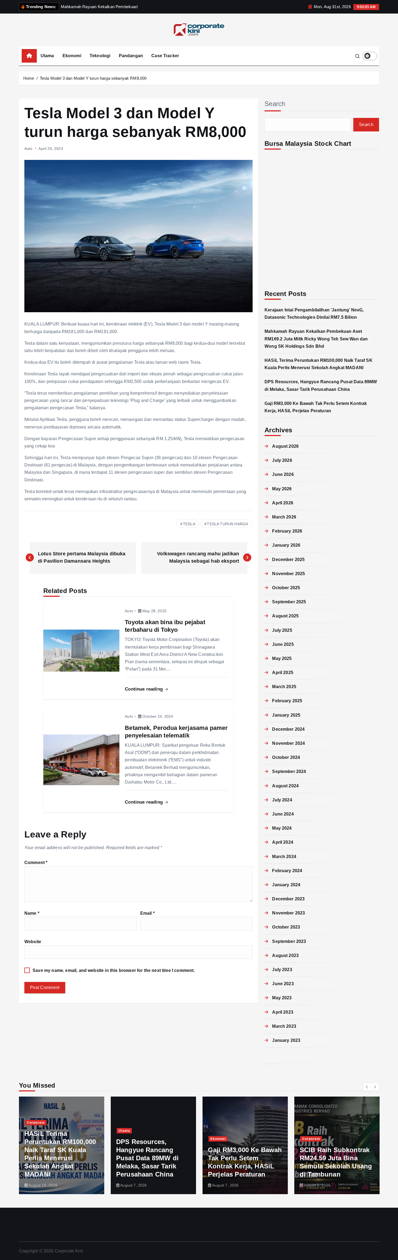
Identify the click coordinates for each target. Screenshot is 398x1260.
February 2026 (287, 531)
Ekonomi (72, 55)
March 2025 (284, 686)
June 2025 (282, 644)
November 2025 (288, 573)
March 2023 (284, 1026)
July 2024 (282, 800)
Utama (47, 55)
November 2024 (288, 743)
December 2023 (288, 899)
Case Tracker (165, 55)
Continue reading (144, 689)
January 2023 (286, 1040)
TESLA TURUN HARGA (227, 524)
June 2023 (282, 983)
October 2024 (286, 757)
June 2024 (282, 814)
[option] (61, 1145)
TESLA (189, 524)
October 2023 (286, 927)
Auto (28, 148)
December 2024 (288, 729)
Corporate (219, 1139)
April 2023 (282, 1012)
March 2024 (284, 856)
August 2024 (285, 786)
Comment (35, 862)
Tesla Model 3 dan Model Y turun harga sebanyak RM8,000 (93, 78)
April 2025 (282, 672)
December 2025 (288, 559)
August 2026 (285, 446)
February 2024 (287, 870)
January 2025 (286, 715)
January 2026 (286, 545)
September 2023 (289, 941)
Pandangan (131, 55)
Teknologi (100, 55)
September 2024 (289, 771)
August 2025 (285, 616)
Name (31, 913)
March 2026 (284, 517)
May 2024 (282, 828)
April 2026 (282, 503)
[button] (367, 1087)
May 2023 (282, 997)
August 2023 (285, 955)
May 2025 (282, 658)
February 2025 (287, 700)
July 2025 (282, 630)
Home (28, 78)
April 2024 (282, 842)
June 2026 (282, 474)
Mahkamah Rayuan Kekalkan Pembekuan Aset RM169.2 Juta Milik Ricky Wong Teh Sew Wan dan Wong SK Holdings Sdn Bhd (316, 338)
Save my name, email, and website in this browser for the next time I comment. (113, 970)
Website (32, 941)
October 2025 (286, 587)
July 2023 (282, 969)
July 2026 (282, 460)
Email (147, 913)
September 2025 (289, 602)
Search (275, 103)
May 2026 (282, 488)
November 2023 (288, 913)
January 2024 (286, 884)
